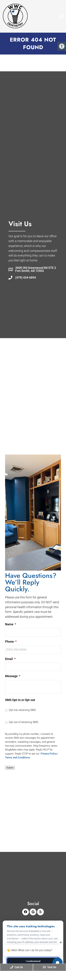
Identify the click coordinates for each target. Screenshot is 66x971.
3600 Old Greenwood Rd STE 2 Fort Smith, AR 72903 (35, 269)
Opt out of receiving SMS (23, 722)
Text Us (51, 967)
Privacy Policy (49, 753)
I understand (33, 961)
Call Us (18, 967)
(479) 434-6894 (25, 277)
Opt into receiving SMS (22, 710)
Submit (9, 767)
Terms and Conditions (17, 757)
